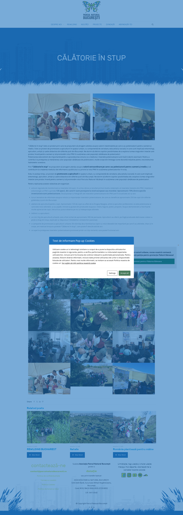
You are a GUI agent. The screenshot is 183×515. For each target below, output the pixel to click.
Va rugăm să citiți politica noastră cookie (79, 263)
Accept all (125, 273)
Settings (112, 273)
